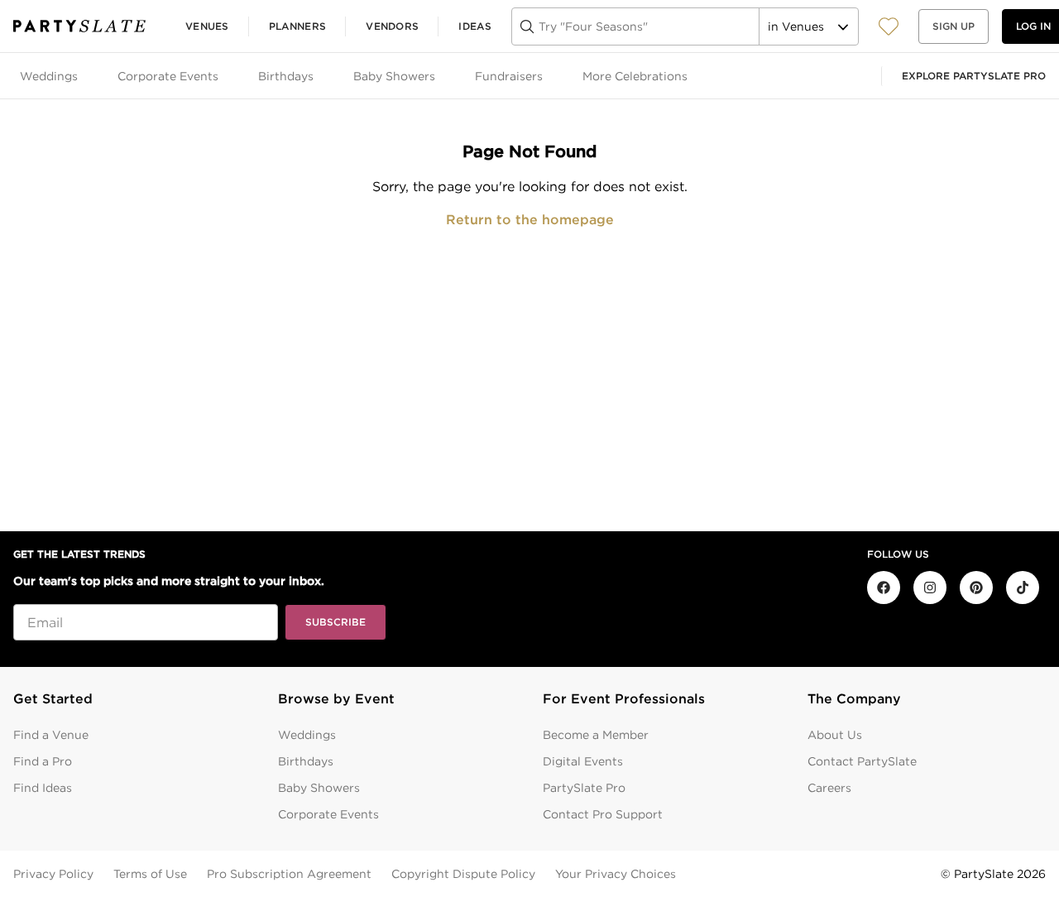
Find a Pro (42, 761)
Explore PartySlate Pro (974, 76)
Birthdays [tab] (286, 76)
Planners (297, 26)
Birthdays (305, 761)
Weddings (307, 734)
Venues (207, 26)
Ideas (474, 26)
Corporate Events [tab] (167, 76)
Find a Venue (51, 734)
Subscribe (335, 622)
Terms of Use (150, 873)
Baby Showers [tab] (394, 76)
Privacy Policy (53, 873)
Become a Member (596, 734)
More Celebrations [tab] (635, 76)
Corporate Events (328, 814)
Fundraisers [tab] (509, 76)
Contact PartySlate (862, 761)
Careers (829, 787)
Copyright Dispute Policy (463, 873)
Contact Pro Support (603, 814)
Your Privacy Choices (615, 873)
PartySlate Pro (584, 787)
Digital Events (583, 761)
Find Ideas (42, 787)
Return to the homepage (530, 220)
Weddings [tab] (49, 76)
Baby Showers (319, 787)
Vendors (392, 26)
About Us (834, 734)
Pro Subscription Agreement (289, 873)
